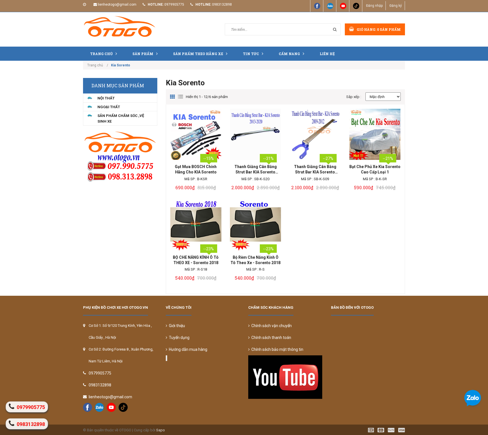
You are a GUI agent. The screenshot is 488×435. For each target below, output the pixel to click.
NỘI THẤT (106, 98)
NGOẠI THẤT (108, 107)
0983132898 (222, 4)
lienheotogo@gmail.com (117, 4)
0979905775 (174, 4)
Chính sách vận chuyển (271, 325)
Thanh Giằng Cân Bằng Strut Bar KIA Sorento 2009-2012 (315, 169)
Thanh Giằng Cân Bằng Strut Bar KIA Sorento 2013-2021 (255, 169)
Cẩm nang (289, 53)
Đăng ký (395, 6)
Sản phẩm (142, 53)
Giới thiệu (176, 325)
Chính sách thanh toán (270, 337)
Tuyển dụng (178, 337)
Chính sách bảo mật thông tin (276, 349)
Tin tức (251, 53)
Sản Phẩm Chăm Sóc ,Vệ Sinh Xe (120, 118)
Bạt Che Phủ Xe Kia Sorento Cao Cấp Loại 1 (374, 169)
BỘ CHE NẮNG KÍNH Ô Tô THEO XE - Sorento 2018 (196, 260)
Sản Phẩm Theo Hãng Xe (198, 53)
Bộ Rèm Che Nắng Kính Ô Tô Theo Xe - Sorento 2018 (255, 260)
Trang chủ (101, 53)
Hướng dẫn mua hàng (187, 349)
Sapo (160, 430)
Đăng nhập (374, 6)
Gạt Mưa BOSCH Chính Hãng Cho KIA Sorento (196, 169)
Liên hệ (327, 53)
